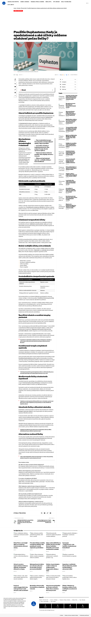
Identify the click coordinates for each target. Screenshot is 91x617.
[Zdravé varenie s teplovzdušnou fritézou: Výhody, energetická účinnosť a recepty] (21, 558)
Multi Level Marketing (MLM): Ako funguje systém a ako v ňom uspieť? (71, 137)
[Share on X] (61, 75)
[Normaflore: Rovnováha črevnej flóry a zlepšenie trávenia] (37, 579)
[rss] (68, 89)
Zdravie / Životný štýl (21, 8)
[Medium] (68, 87)
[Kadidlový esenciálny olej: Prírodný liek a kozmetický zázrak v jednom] (62, 145)
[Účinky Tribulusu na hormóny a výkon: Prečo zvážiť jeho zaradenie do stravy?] (69, 579)
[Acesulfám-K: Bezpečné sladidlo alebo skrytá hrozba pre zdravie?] (62, 191)
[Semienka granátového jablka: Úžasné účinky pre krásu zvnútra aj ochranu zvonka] (62, 98)
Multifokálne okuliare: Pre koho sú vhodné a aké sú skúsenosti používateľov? (71, 121)
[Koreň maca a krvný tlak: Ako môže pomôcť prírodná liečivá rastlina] (62, 198)
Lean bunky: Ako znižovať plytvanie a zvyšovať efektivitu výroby (71, 182)
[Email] (63, 75)
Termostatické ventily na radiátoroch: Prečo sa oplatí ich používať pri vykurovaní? (71, 129)
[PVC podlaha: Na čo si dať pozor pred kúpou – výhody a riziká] (62, 168)
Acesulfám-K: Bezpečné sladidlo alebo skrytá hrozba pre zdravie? (71, 190)
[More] (69, 75)
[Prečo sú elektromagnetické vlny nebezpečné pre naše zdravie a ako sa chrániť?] (21, 579)
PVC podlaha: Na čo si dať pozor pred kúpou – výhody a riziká (71, 168)
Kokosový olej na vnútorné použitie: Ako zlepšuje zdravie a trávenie (44, 154)
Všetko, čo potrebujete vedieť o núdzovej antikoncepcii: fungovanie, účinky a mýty (52, 567)
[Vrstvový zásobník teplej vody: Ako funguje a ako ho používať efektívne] (62, 161)
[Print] (67, 75)
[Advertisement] (45, 20)
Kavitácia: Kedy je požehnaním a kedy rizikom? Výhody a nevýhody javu (70, 152)
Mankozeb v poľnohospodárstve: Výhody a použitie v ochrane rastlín (71, 206)
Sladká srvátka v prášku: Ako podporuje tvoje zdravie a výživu (71, 175)
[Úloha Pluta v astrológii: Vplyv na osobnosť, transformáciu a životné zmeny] (21, 536)
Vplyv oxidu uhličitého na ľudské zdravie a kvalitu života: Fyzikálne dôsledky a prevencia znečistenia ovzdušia (53, 546)
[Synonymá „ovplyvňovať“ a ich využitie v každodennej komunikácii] (69, 536)
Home (15, 8)
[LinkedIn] (68, 84)
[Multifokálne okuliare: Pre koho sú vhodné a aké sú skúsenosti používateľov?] (62, 122)
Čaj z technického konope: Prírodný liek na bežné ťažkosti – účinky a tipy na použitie (44, 141)
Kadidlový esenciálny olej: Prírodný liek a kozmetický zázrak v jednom (71, 145)
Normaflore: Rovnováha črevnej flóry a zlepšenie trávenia (37, 587)
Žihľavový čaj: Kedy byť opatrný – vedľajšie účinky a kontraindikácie (43, 160)
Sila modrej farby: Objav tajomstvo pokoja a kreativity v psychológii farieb (71, 113)
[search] (81, 3)
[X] (68, 79)
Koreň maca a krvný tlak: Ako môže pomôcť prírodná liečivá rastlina (71, 198)
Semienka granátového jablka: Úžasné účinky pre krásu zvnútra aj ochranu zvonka (71, 97)
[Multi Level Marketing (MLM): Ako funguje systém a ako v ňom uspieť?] (62, 137)
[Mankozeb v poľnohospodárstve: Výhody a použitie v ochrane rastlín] (62, 206)
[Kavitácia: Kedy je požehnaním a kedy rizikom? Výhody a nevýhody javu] (62, 153)
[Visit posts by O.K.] (14, 75)
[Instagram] (68, 82)
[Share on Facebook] (59, 75)
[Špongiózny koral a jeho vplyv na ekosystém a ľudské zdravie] (62, 106)
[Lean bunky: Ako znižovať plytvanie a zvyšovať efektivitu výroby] (62, 183)
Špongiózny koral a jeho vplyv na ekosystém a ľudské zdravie (71, 105)
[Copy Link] (65, 75)
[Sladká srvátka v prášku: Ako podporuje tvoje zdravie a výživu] (62, 175)
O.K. (17, 74)
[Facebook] (45, 606)
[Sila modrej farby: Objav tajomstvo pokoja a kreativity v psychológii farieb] (62, 114)
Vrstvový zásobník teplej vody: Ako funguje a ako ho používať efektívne (70, 160)
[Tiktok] (70, 606)
